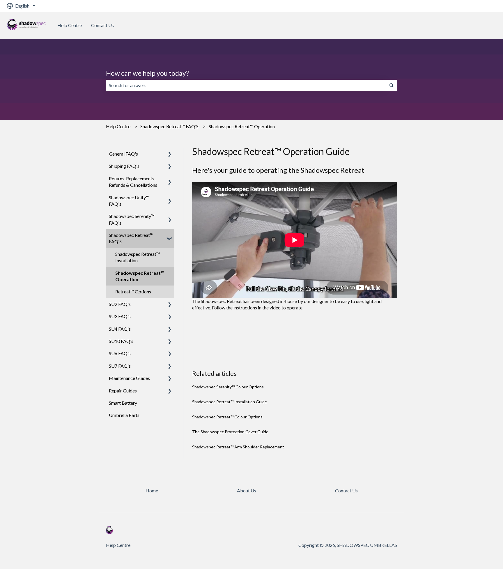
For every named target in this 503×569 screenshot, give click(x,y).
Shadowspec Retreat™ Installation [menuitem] (137, 257)
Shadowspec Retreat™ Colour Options (227, 416)
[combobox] (246, 85)
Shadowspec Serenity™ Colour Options (228, 386)
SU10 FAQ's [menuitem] (121, 341)
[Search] (391, 85)
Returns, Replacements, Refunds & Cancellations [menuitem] (133, 182)
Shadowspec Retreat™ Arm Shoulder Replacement (238, 446)
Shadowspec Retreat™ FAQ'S (169, 126)
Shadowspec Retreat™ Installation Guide (229, 401)
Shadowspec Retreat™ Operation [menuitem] (139, 276)
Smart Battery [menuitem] (123, 403)
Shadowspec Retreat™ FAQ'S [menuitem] (131, 238)
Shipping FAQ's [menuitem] (124, 166)
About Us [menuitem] (246, 490)
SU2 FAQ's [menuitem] (120, 304)
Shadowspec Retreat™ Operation (242, 126)
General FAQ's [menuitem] (123, 153)
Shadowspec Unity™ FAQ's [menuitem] (129, 201)
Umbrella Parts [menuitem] (124, 415)
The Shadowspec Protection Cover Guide (230, 431)
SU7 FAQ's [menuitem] (120, 366)
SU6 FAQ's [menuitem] (120, 353)
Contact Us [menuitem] (346, 490)
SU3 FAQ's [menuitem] (120, 316)
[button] (169, 154)
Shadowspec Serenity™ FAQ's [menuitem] (132, 219)
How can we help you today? (147, 73)
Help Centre (69, 25)
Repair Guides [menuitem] (123, 390)
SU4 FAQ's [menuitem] (120, 329)
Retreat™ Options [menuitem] (133, 291)
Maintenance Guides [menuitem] (129, 378)
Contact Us (102, 25)
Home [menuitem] (152, 490)
